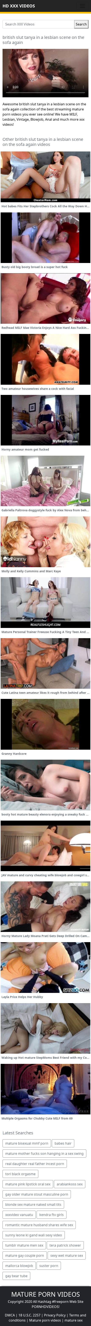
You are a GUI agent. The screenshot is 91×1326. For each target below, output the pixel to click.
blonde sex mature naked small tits (33, 1204)
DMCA (10, 1315)
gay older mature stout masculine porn (36, 1194)
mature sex (74, 1320)
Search (81, 24)
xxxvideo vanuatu (19, 1214)
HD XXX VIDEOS (19, 6)
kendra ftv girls (51, 1214)
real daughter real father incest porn (34, 1163)
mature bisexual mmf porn (26, 1143)
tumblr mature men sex (24, 1245)
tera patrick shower (65, 1245)
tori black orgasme (20, 1174)
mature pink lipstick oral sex (27, 1184)
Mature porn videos (45, 1320)
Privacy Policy (55, 1315)
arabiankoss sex (70, 1184)
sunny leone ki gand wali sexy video (33, 1235)
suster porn (48, 1265)
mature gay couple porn (24, 1255)
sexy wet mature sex (66, 1255)
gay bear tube (16, 1276)
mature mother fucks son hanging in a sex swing (44, 1153)
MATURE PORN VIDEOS (45, 1294)
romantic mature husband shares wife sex (39, 1225)
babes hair (63, 1143)
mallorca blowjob (19, 1265)
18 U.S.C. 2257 (29, 1315)
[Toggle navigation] (82, 6)
